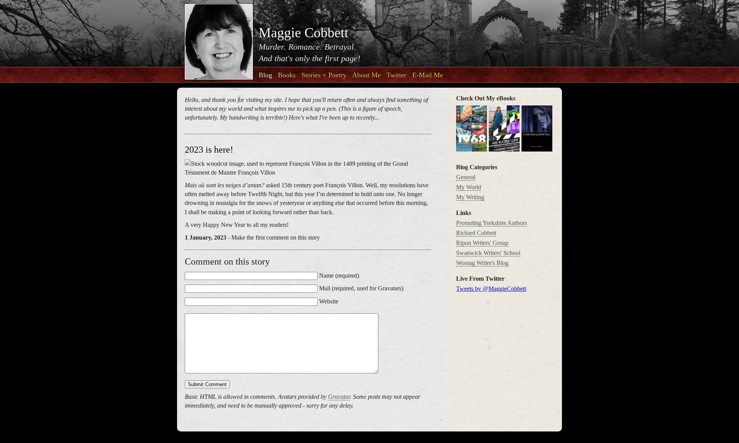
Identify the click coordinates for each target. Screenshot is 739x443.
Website (328, 301)
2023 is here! (209, 150)
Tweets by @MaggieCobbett (491, 288)
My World (468, 187)
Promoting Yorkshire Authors (491, 223)
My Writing (470, 197)
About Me (366, 75)
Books (287, 75)
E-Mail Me (427, 75)
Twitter (396, 75)
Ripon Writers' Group (482, 243)
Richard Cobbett (476, 233)
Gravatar (339, 396)
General (465, 177)
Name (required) (339, 275)
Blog (265, 75)
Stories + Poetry (323, 75)
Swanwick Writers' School (488, 253)
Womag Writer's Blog (482, 263)
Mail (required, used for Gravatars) (361, 288)
